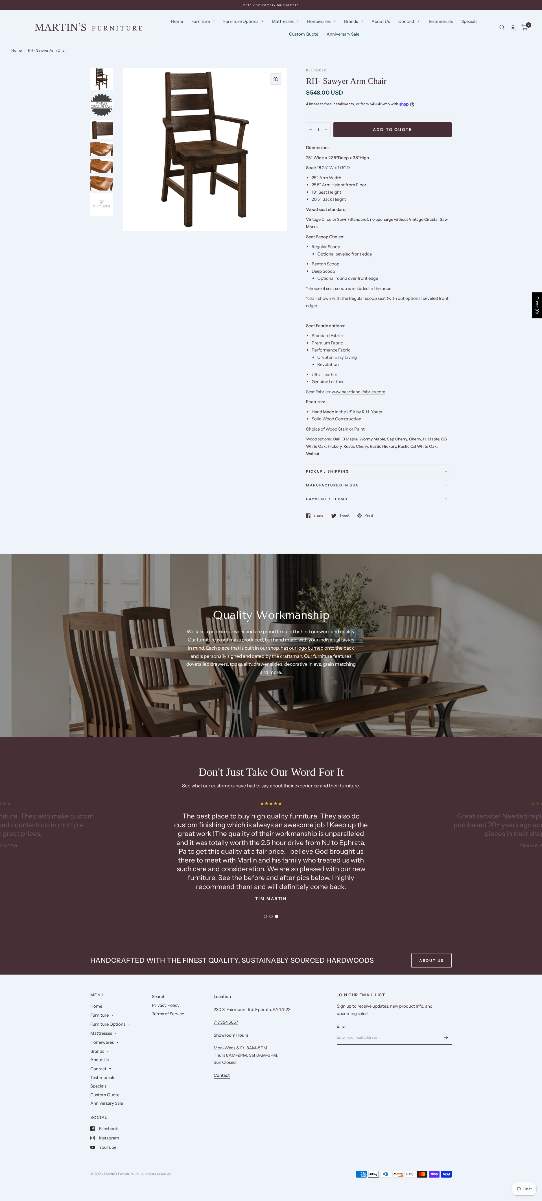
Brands (351, 21)
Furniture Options (240, 21)
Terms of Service (168, 1013)
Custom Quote (303, 34)
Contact (406, 21)
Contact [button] (222, 1075)
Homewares (319, 21)
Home (177, 21)
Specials (469, 21)
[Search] (502, 28)
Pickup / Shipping (327, 471)
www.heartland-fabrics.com (358, 391)
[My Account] (513, 28)
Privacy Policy (166, 1005)
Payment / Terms (327, 499)
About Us (380, 21)
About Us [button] (431, 960)
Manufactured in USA (332, 485)
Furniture (200, 21)
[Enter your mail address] (446, 1037)
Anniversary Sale (343, 34)
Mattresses (283, 21)
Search (158, 996)
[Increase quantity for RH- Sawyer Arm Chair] (326, 130)
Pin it (368, 515)
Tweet (344, 515)
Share (318, 515)
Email (341, 1026)
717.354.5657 (226, 1022)
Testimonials (440, 21)
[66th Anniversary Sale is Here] (271, 5)
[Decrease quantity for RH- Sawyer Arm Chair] (310, 130)
